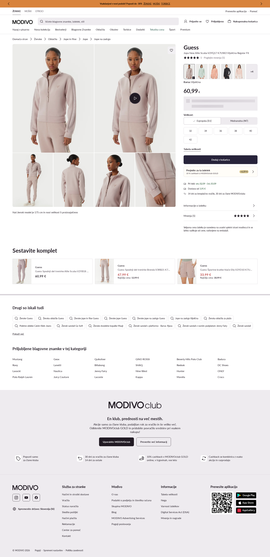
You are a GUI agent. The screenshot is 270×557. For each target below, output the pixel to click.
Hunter (181, 371)
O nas (115, 494)
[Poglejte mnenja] (254, 216)
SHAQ (139, 365)
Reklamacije (68, 523)
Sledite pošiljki (70, 512)
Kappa (139, 376)
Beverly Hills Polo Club (189, 359)
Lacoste (99, 376)
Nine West (141, 371)
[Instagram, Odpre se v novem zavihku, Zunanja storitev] (16, 497)
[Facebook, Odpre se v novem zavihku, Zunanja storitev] (36, 497)
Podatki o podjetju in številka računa (131, 500)
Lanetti (57, 365)
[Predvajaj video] (135, 98)
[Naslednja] (261, 3)
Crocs (221, 376)
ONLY (221, 371)
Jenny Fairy (101, 371)
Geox (56, 359)
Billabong (100, 365)
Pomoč (254, 11)
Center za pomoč (71, 529)
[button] (53, 98)
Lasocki (16, 371)
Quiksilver (100, 359)
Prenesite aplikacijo (237, 11)
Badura (221, 359)
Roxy (15, 365)
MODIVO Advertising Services (135, 518)
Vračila (66, 500)
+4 (251, 71)
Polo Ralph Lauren (22, 376)
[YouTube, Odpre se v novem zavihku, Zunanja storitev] (26, 497)
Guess (191, 47)
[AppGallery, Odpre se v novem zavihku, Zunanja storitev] (246, 510)
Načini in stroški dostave (75, 494)
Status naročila (70, 506)
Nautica (58, 371)
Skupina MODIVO (135, 506)
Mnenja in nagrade (171, 518)
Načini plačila (69, 518)
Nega (164, 500)
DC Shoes (223, 365)
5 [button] (204, 57)
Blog (128, 512)
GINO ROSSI (143, 359)
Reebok (181, 365)
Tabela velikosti (169, 494)
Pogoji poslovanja (135, 523)
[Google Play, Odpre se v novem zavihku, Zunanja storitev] (246, 495)
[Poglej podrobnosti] (254, 205)
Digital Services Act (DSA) (175, 512)
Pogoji (38, 550)
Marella (181, 376)
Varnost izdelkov (170, 506)
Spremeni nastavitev (53, 550)
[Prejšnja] (8, 3)
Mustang (17, 359)
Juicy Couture (61, 376)
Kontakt (66, 535)
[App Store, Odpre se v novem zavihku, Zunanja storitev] (246, 503)
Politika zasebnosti (74, 550)
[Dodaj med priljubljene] (172, 50)
